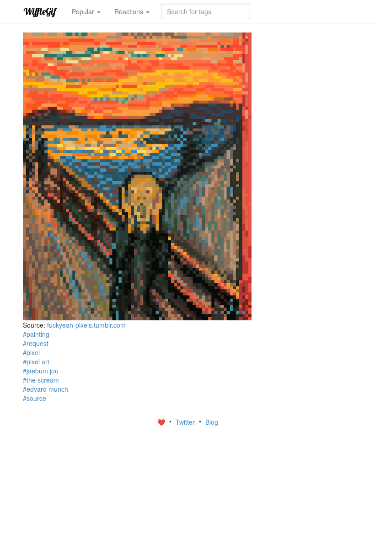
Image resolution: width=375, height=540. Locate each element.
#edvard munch (45, 389)
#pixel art (36, 361)
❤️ (162, 422)
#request (35, 343)
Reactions (129, 11)
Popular (84, 11)
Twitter (186, 422)
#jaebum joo (41, 370)
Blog (211, 422)
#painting (36, 334)
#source (34, 398)
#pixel (31, 352)
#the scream (41, 379)
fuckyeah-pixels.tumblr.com (86, 324)
